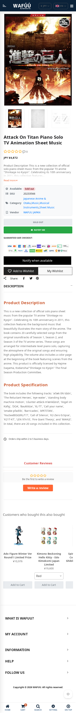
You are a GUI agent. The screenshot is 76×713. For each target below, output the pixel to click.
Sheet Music (47, 207)
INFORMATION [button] (17, 650)
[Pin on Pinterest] (37, 278)
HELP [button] (9, 661)
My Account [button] (16, 634)
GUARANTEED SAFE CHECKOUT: (18, 238)
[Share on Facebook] (24, 278)
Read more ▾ (11, 180)
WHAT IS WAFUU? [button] (19, 618)
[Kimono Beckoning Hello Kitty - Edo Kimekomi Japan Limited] (49, 535)
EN (61, 6)
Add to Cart (18, 585)
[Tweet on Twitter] (31, 278)
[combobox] (49, 575)
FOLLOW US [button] (15, 672)
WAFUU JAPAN (31, 212)
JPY (43, 6)
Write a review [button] (38, 488)
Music (35, 203)
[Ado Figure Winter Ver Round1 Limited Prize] (17, 535)
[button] (13, 151)
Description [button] (14, 286)
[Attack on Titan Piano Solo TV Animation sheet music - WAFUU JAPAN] (15, 118)
